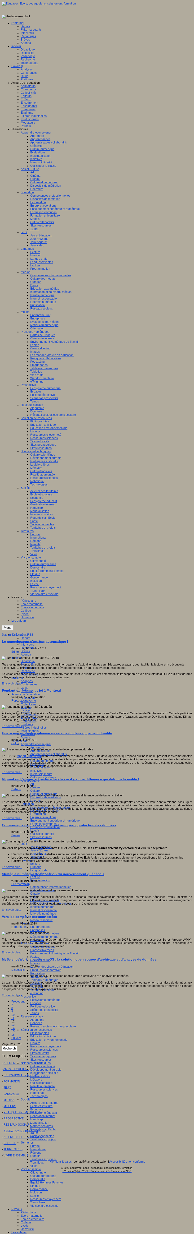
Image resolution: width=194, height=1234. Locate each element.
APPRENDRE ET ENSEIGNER (23, 1063)
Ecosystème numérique (45, 1000)
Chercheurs (28, 701)
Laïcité (34, 1195)
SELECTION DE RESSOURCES (24, 1130)
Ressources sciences (44, 1049)
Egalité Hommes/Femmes (46, 1182)
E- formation (38, 814)
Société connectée (42, 1136)
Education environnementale (48, 1039)
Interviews (27, 644)
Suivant (16, 1038)
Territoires (27, 1142)
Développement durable (46, 1069)
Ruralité (35, 1156)
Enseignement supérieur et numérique (55, 820)
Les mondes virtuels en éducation (52, 966)
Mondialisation (39, 1122)
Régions (35, 1152)
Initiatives (36, 770)
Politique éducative (42, 1006)
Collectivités (28, 704)
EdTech (26, 711)
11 (12, 1018)
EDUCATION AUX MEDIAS (21, 1075)
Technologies (39, 1096)
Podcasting (37, 973)
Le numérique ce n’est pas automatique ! (35, 641)
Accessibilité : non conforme (127, 1161)
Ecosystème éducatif (43, 1112)
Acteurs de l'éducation (25, 694)
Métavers (36, 1079)
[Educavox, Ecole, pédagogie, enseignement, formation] (39, 3)
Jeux (24, 844)
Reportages (18, 700)
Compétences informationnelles (50, 887)
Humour (35, 867)
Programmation (40, 880)
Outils (24, 687)
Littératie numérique (43, 913)
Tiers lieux (37, 1162)
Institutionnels (30, 731)
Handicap (36, 1119)
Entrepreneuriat (40, 927)
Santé (34, 1132)
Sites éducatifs (39, 1053)
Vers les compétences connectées (29, 917)
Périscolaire (28, 1212)
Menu (7, 627)
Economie (36, 1109)
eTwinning (37, 993)
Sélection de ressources (36, 1029)
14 (13, 1028)
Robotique (37, 1093)
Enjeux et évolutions (43, 817)
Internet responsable (43, 910)
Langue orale (39, 870)
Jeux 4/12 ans (39, 850)
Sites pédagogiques (43, 1056)
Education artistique (43, 1036)
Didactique (28, 661)
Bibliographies (39, 1033)
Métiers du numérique (44, 936)
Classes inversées (42, 950)
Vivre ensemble (31, 1169)
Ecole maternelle (32, 1215)
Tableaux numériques (44, 980)
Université (27, 1229)
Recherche (28, 671)
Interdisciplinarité (41, 774)
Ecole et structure (41, 1106)
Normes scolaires (41, 1126)
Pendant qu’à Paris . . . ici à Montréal (31, 690)
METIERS (10, 1106)
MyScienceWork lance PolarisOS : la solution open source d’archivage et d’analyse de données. (79, 959)
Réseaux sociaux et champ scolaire (53, 1026)
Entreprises (37, 930)
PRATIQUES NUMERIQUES (22, 1112)
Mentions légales (61, 1161)
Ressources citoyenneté (45, 1046)
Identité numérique (42, 907)
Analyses (27, 681)
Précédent (18, 1001)
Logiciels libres (40, 1076)
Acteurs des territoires (44, 1103)
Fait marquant (20, 884)
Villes (33, 1166)
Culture (35, 790)
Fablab (34, 956)
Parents (26, 737)
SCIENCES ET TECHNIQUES (23, 1137)
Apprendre (37, 747)
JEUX (7, 1087)
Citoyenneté (38, 1172)
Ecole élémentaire (32, 1219)
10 (13, 1015)
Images (35, 963)
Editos (15, 651)
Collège (26, 1222)
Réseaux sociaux (41, 920)
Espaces (35, 1003)
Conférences (29, 684)
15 (13, 1031)
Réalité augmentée (42, 1086)
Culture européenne (43, 1176)
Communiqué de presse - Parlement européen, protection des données (59, 825)
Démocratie (37, 1179)
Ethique (35, 1186)
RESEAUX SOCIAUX (17, 1124)
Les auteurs (18, 1232)
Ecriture (35, 863)
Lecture (35, 877)
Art (32, 784)
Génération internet (42, 1116)
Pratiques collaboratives (45, 970)
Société (26, 1099)
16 (13, 1034)
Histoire (35, 1043)
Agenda (26, 654)
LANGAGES (11, 1093)
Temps (34, 1013)
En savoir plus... (12, 683)
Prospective (28, 996)
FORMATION (12, 1081)
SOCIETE (10, 1143)
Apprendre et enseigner (36, 744)
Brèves (25, 651)
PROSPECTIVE (14, 1118)
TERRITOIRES (13, 1149)
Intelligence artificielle (44, 1073)
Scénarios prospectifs (44, 1010)
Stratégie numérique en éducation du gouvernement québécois (53, 874)
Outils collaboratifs (42, 834)
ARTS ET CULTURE (16, 1069)
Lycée (25, 1225)
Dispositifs (18, 969)
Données (36, 1023)
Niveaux (16, 1209)
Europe (35, 1146)
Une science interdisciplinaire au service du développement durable (57, 733)
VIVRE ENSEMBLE (16, 1155)
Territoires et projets (43, 1139)
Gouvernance (39, 1189)
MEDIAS (9, 1100)
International (38, 1149)
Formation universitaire (45, 827)
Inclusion (36, 1192)
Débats (25, 638)
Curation (35, 893)
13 (13, 1024)
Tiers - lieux (37, 1202)
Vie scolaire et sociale (44, 1205)
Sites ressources (41, 837)
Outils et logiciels (41, 1083)
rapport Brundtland (29, 756)
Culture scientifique (42, 1066)
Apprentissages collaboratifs (48, 754)
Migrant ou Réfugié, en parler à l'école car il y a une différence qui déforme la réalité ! (70, 779)
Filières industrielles (34, 727)
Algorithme (37, 1019)
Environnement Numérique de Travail (54, 953)
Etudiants (27, 724)
